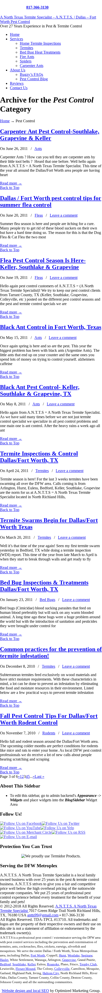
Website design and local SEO (25, 991)
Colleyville (62, 969)
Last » (39, 776)
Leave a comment (63, 215)
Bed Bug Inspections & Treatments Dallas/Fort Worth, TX (44, 585)
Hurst (62, 955)
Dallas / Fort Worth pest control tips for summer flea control (50, 201)
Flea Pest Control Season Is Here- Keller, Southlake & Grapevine (43, 263)
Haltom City (51, 973)
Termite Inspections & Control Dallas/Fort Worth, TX (39, 456)
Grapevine (69, 960)
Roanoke (53, 964)
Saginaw (86, 955)
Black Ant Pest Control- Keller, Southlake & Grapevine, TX (39, 390)
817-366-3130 (37, 7)
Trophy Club (88, 964)
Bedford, (6, 964)
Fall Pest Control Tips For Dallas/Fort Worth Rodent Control (49, 719)
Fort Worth (38, 955)
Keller (31, 964)
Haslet (4, 960)
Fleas (39, 215)
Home (5, 121)
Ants (38, 148)
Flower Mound (25, 969)
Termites (42, 471)
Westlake (74, 955)
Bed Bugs (47, 600)
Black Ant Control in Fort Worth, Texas (50, 327)
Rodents (48, 733)
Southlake (19, 964)
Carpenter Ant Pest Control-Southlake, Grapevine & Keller (49, 134)
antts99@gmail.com (42, 915)
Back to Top (9, 188)
